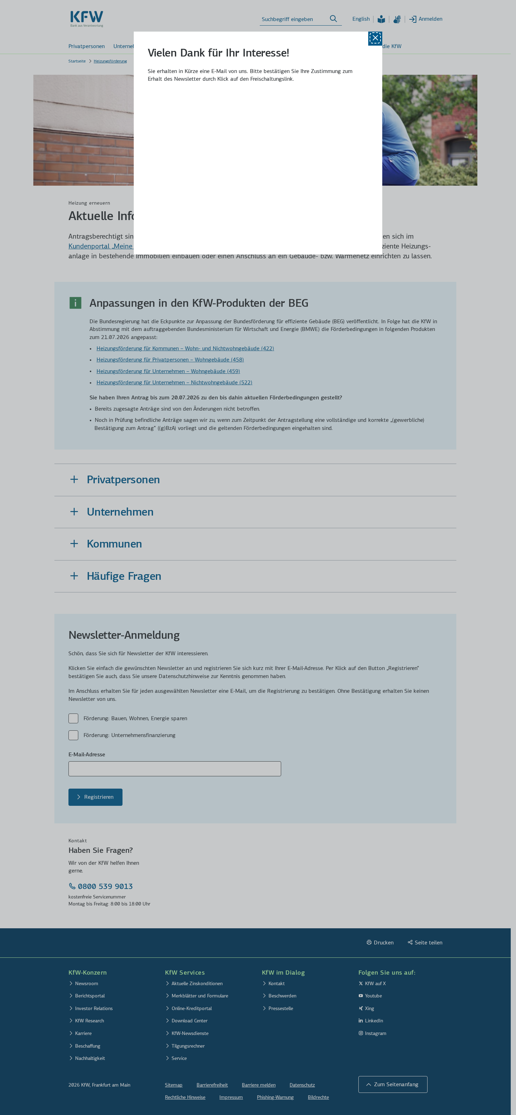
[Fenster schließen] (375, 39)
